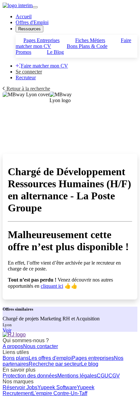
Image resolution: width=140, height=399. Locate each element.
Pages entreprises (93, 358)
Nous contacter (40, 346)
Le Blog (55, 52)
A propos (13, 346)
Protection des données (30, 375)
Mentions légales (77, 375)
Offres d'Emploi (32, 22)
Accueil (24, 16)
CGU (102, 375)
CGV (114, 375)
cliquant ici (52, 286)
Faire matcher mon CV (44, 66)
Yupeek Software (57, 387)
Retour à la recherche (27, 88)
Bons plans (16, 358)
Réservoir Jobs (20, 387)
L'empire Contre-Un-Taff (59, 393)
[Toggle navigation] (35, 7)
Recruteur (26, 77)
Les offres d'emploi (50, 358)
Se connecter (29, 71)
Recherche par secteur (55, 364)
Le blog (89, 364)
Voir (7, 330)
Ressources (29, 28)
